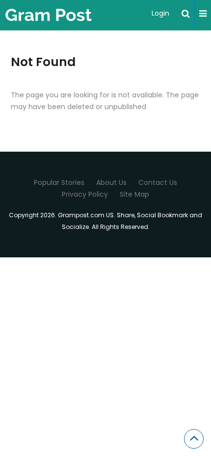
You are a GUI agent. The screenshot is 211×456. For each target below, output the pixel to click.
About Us (111, 182)
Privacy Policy (85, 194)
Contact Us (157, 182)
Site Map (134, 194)
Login (160, 13)
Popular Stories (59, 182)
